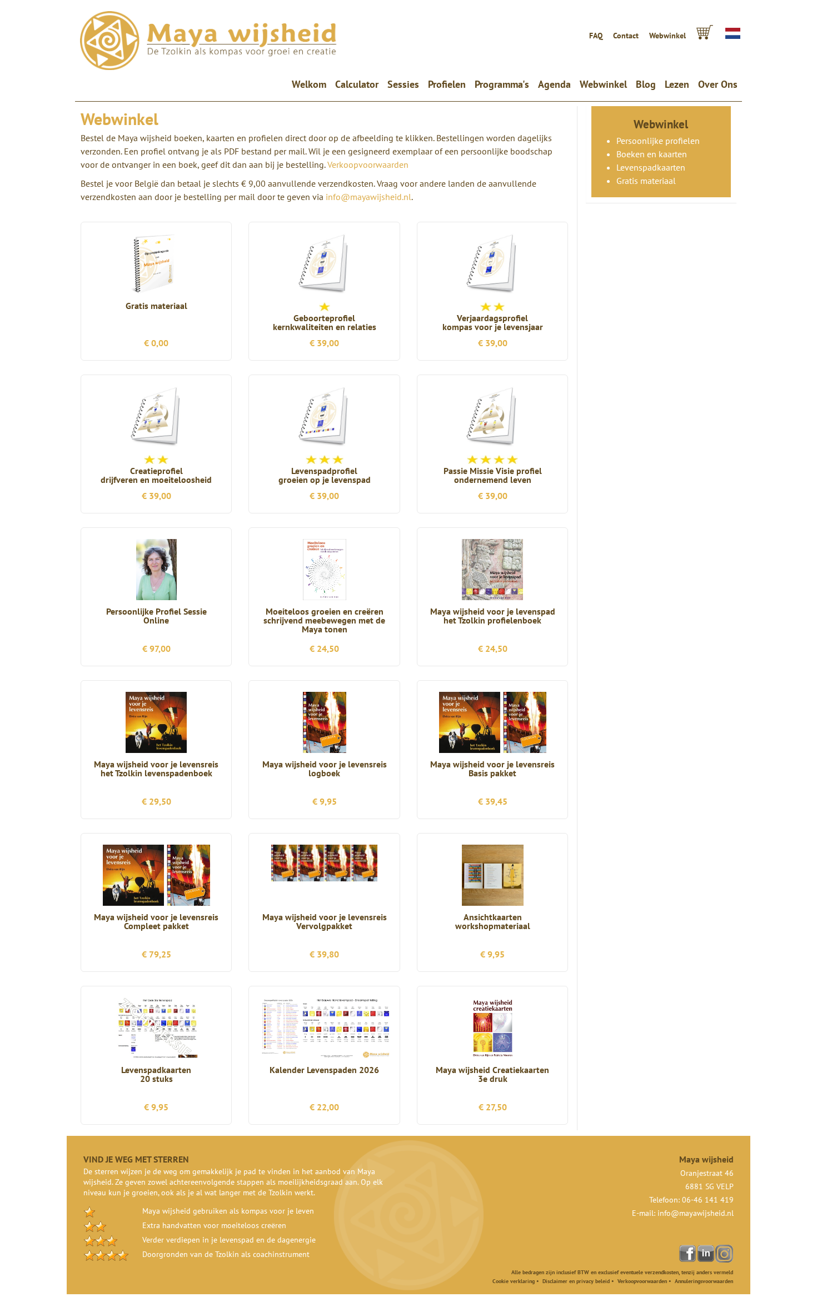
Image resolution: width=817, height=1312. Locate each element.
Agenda (554, 84)
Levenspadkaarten (650, 167)
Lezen (677, 84)
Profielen (447, 84)
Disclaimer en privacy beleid (576, 1281)
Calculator (356, 84)
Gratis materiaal (646, 180)
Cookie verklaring (513, 1281)
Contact (626, 36)
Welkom (311, 84)
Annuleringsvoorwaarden (704, 1281)
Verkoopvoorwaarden (368, 164)
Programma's (502, 84)
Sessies (403, 84)
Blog (646, 84)
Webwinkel (667, 36)
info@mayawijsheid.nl (368, 196)
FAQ (595, 36)
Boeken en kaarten (651, 153)
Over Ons (718, 84)
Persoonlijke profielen (658, 140)
